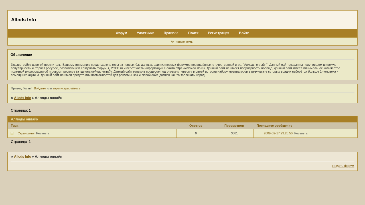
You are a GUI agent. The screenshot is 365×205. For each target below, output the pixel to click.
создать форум (343, 165)
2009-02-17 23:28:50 (278, 133)
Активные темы (182, 41)
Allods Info (22, 98)
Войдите (40, 88)
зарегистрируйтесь (66, 88)
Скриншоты (26, 133)
